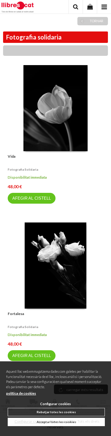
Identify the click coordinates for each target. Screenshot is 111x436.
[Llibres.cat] (18, 8)
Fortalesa (16, 313)
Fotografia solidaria (23, 169)
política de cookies (21, 393)
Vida (11, 156)
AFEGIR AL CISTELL (31, 198)
